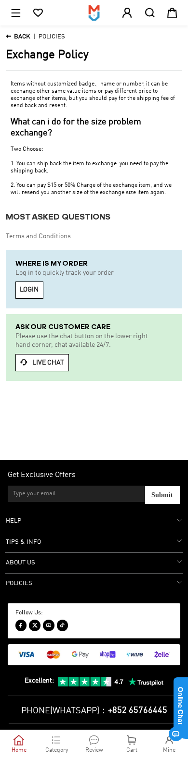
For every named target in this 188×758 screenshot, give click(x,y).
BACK (18, 37)
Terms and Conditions (38, 236)
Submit (162, 495)
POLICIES (52, 37)
